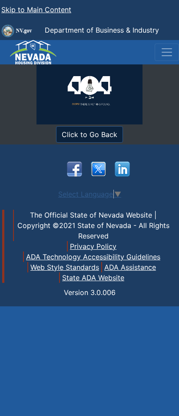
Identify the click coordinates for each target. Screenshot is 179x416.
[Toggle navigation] (167, 52)
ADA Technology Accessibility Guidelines (93, 256)
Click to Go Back (89, 134)
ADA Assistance (130, 267)
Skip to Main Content (36, 9)
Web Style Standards (64, 267)
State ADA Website (93, 277)
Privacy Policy (93, 246)
